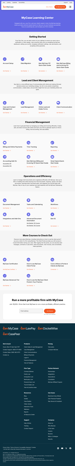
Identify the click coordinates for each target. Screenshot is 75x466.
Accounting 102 (7, 166)
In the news (51, 428)
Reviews (50, 433)
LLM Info (28, 449)
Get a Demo (49, 7)
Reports (26, 412)
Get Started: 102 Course (33, 225)
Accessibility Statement (25, 447)
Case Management (29, 349)
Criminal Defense (28, 371)
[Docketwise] (48, 328)
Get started (42, 71)
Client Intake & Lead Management (33, 347)
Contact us (6, 355)
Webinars (26, 409)
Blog (25, 396)
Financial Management (30, 360)
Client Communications (30, 352)
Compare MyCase (53, 349)
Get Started (6, 71)
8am (4, 2)
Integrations (51, 374)
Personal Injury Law (29, 382)
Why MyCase (51, 426)
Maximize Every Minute (54, 396)
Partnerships (51, 371)
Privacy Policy (6, 447)
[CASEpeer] (11, 334)
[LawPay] (28, 328)
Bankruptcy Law (28, 379)
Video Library (27, 404)
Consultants (51, 379)
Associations (51, 377)
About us (50, 423)
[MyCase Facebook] (70, 448)
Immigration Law (28, 377)
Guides (26, 398)
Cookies (34, 447)
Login (70, 2)
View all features (28, 363)
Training (26, 426)
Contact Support (28, 428)
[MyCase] (10, 328)
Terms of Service (15, 447)
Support (66, 2)
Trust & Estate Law (29, 384)
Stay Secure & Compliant (55, 401)
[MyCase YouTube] (62, 448)
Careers (50, 431)
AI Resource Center (29, 414)
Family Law (27, 374)
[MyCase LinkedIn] (58, 448)
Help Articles (27, 423)
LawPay (9, 2)
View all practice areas (30, 387)
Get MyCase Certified (9, 269)
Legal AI (26, 357)
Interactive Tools (28, 406)
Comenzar (54, 269)
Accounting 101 (7, 163)
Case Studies (27, 401)
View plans (51, 347)
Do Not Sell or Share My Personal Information (14, 449)
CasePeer (14, 2)
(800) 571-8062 (17, 349)
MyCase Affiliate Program (55, 382)
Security (50, 439)
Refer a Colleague (53, 436)
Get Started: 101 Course (33, 223)
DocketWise (22, 2)
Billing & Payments (29, 355)
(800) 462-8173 (15, 352)
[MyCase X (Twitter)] (66, 448)
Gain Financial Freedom (54, 398)
